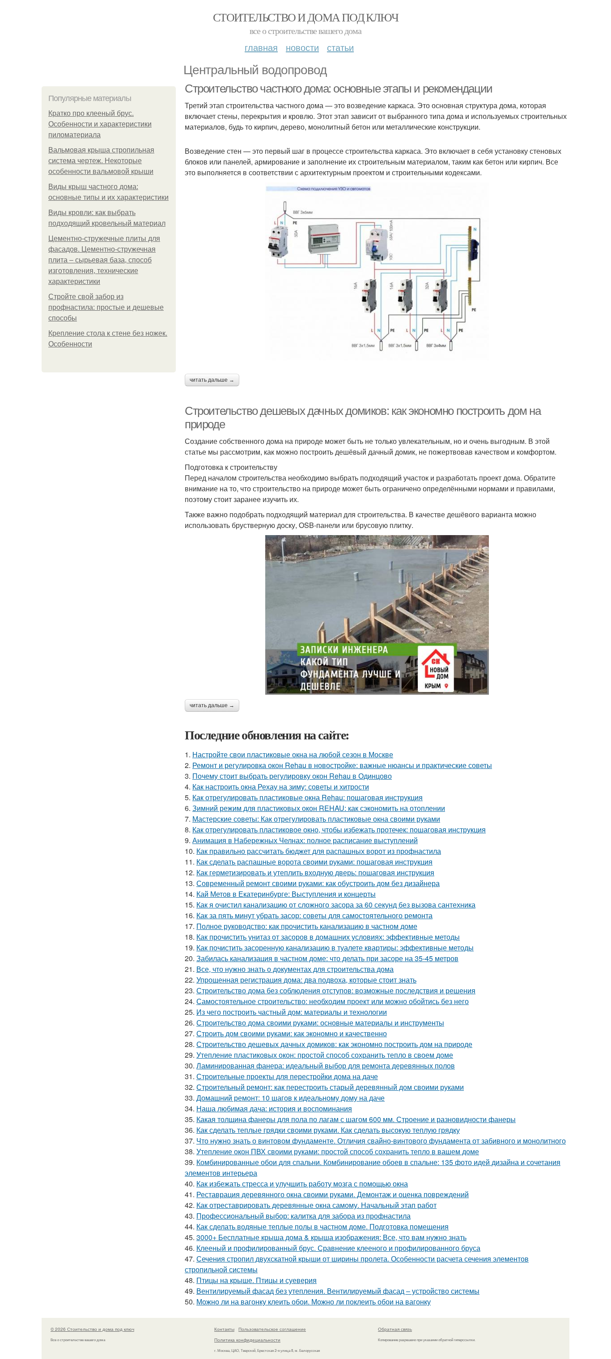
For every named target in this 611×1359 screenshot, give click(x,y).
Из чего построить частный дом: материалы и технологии (291, 1012)
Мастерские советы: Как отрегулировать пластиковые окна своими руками (316, 819)
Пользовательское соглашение (272, 1329)
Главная (261, 47)
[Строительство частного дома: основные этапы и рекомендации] (377, 271)
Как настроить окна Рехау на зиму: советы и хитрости (280, 786)
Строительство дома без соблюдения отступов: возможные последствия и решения (335, 990)
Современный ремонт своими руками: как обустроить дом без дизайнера (318, 883)
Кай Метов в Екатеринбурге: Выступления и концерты (286, 894)
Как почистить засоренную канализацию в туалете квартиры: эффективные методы (335, 947)
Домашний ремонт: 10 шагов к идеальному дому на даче (290, 1098)
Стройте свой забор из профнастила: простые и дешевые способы (106, 307)
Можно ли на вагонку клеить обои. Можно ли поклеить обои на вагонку (313, 1301)
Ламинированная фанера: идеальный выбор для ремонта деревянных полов (325, 1065)
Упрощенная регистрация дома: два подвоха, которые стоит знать (306, 980)
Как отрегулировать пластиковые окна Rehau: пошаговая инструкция (307, 797)
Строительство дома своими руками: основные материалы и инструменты (320, 1022)
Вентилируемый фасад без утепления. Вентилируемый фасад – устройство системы (337, 1291)
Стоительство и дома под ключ (305, 17)
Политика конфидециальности (247, 1340)
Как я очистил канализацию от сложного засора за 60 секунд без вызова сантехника (335, 904)
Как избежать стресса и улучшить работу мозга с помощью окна (302, 1183)
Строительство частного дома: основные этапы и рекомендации (338, 88)
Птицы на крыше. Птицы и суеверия (256, 1280)
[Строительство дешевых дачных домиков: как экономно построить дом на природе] (377, 615)
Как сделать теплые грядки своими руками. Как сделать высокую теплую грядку (328, 1130)
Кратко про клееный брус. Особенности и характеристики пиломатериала (100, 124)
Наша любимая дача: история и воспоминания (274, 1108)
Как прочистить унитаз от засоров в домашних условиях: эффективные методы (328, 937)
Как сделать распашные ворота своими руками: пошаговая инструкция (314, 862)
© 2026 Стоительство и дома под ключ (92, 1329)
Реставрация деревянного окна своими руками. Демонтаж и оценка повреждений (332, 1194)
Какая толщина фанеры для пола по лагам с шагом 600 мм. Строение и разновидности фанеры (356, 1119)
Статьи (340, 47)
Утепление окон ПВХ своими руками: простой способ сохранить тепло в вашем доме (337, 1151)
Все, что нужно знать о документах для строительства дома (295, 969)
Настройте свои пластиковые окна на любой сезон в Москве (292, 754)
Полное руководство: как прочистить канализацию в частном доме (306, 926)
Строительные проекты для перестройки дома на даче (287, 1076)
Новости (302, 47)
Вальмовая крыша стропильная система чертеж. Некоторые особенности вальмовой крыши (101, 160)
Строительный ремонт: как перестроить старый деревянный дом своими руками (330, 1087)
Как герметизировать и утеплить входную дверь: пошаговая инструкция (315, 872)
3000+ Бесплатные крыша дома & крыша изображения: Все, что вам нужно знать (331, 1237)
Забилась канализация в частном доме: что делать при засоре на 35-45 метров (327, 958)
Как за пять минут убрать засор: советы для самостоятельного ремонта (314, 915)
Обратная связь (395, 1329)
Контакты (224, 1329)
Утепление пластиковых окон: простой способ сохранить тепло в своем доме (324, 1055)
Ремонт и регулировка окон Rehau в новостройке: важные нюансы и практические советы (342, 765)
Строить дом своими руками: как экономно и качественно (291, 1033)
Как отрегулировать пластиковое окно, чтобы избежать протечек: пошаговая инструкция (339, 829)
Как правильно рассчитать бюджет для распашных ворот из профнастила (318, 851)
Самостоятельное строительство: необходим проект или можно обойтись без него (332, 1001)
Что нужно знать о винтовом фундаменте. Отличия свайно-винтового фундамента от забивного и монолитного (381, 1140)
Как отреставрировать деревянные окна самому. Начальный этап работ (316, 1205)
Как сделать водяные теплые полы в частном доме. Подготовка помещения (322, 1226)
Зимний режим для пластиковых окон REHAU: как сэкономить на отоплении (318, 808)
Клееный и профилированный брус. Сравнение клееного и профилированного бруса (338, 1248)
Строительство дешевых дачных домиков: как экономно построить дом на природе (334, 1044)
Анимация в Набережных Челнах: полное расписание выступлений (305, 840)
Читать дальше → (212, 380)
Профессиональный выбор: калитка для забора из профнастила (303, 1216)
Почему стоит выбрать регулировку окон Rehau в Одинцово (292, 776)
